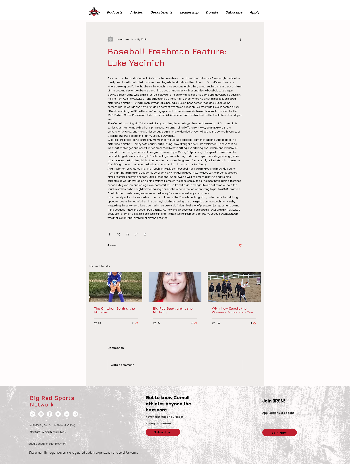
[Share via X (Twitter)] (118, 234)
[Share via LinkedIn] (127, 234)
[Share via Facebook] (109, 234)
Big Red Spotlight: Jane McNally (173, 310)
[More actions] (240, 39)
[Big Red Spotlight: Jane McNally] (175, 287)
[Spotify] (75, 414)
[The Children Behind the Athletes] (115, 287)
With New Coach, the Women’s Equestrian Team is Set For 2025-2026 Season (234, 310)
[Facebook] (49, 414)
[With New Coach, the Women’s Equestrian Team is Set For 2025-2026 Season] (234, 287)
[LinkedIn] (66, 414)
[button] (190, 12)
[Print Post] (145, 234)
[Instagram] (41, 414)
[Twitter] (58, 414)
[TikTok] (32, 414)
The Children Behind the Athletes (114, 310)
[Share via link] (136, 234)
